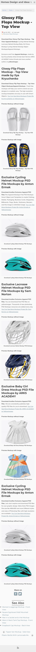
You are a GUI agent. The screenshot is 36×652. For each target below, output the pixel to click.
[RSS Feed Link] (18, 648)
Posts (10, 10)
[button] (34, 2)
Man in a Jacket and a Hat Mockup (15, 617)
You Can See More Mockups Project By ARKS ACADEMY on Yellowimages (17, 408)
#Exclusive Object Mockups (10, 34)
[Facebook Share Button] (16, 593)
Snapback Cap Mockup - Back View (16, 625)
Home (4, 10)
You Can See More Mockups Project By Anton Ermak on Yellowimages (17, 207)
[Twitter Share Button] (20, 593)
